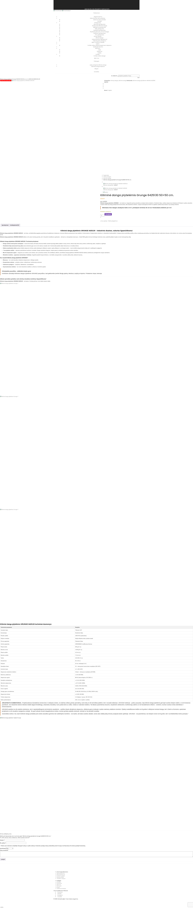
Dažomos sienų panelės (99, 19)
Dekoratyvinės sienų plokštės (97, 18)
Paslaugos (59, 886)
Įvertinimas (3, 848)
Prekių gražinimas (61, 873)
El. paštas (3, 843)
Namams (97, 48)
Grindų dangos (97, 36)
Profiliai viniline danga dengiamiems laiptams (99, 45)
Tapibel (110, 90)
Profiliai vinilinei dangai (99, 56)
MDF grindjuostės (99, 29)
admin (27, 79)
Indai (99, 50)
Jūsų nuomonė (4, 850)
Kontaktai (59, 882)
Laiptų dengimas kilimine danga (98, 65)
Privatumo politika (61, 876)
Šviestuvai (99, 51)
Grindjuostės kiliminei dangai (99, 26)
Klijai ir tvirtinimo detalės (98, 42)
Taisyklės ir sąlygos (61, 878)
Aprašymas (5, 225)
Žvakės (99, 53)
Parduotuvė (59, 883)
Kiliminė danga (99, 38)
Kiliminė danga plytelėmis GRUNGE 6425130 (144, 80)
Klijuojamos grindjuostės (99, 27)
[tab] (5, 225)
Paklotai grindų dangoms (99, 41)
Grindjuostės (97, 23)
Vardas (2, 840)
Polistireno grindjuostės (99, 33)
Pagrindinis (106, 175)
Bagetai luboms (98, 16)
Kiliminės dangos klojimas (98, 66)
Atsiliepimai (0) (14, 225)
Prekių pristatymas (61, 874)
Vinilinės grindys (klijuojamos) (99, 39)
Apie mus (59, 884)
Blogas (58, 887)
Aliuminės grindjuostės (99, 24)
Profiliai (97, 54)
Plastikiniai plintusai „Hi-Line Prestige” (99, 32)
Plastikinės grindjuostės (99, 30)
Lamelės (99, 21)
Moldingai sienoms (98, 47)
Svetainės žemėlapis (61, 888)
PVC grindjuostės (99, 35)
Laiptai (97, 44)
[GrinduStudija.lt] (58, 10)
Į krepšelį (108, 214)
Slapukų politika (60, 877)
